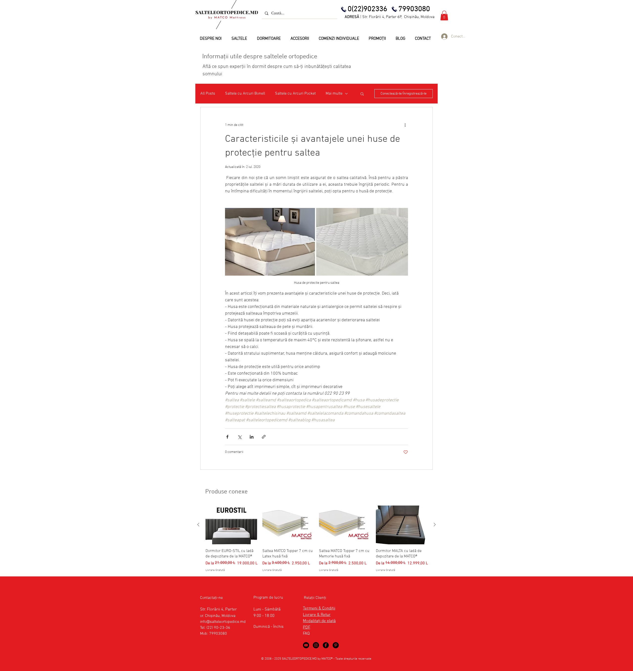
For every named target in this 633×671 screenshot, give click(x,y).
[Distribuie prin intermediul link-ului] (263, 436)
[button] (444, 15)
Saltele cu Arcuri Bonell (245, 93)
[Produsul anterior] (198, 525)
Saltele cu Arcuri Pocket (295, 93)
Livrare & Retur (317, 614)
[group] (316, 539)
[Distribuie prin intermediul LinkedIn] (251, 436)
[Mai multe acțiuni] (405, 125)
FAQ (306, 633)
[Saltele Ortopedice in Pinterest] (336, 645)
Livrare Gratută (215, 570)
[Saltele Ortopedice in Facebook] (326, 645)
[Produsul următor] (435, 525)
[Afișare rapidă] (231, 525)
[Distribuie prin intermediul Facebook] (227, 436)
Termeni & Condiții (319, 608)
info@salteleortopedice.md (223, 621)
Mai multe (334, 93)
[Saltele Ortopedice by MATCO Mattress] (316, 645)
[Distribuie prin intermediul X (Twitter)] (239, 436)
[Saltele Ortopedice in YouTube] (306, 645)
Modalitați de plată (319, 621)
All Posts (207, 93)
